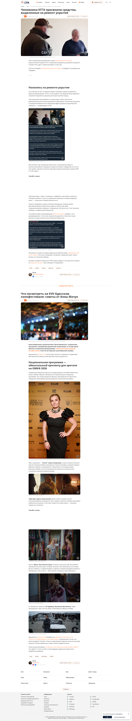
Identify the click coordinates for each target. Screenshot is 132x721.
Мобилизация (70, 677)
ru (106, 2)
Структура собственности (51, 705)
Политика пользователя (27, 696)
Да (107, 717)
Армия (54, 2)
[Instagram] (33, 665)
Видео (82, 2)
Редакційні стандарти (27, 703)
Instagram (72, 704)
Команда (46, 707)
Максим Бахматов (59, 214)
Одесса (45, 683)
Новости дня (24, 683)
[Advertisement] (54, 79)
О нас (45, 696)
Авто (22, 672)
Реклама (46, 703)
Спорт (68, 2)
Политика (69, 683)
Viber (70, 701)
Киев (28, 6)
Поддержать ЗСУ (98, 2)
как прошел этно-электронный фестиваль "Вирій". (62, 647)
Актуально (46, 672)
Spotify (94, 701)
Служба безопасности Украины (51, 68)
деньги (43, 268)
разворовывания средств (63, 60)
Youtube (71, 696)
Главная (22, 6)
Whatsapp (72, 709)
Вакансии (46, 698)
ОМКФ (51, 656)
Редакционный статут (27, 701)
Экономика (61, 2)
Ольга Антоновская (37, 274)
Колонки (74, 2)
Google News (95, 699)
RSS (93, 706)
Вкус (67, 672)
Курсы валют (47, 709)
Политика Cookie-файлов (28, 705)
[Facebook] (33, 276)
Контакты (46, 701)
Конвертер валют (48, 711)
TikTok (94, 696)
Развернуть (66, 689)
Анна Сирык (35, 662)
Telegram (71, 699)
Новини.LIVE (42, 354)
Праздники (92, 683)
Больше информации (119, 717)
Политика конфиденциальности (30, 698)
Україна (40, 2)
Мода (90, 677)
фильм (36, 656)
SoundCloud (95, 704)
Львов (45, 677)
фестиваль (44, 656)
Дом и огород (92, 672)
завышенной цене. (37, 263)
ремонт (37, 268)
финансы (51, 268)
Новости (47, 2)
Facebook (71, 706)
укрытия (58, 268)
